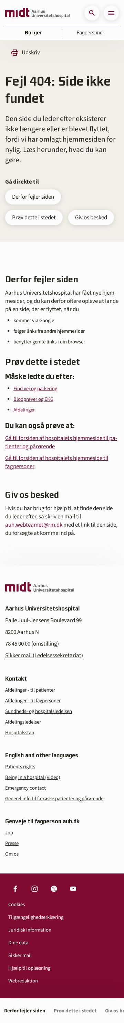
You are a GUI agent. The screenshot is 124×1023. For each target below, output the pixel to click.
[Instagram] (34, 888)
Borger (33, 33)
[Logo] (37, 13)
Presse (12, 843)
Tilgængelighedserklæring (35, 917)
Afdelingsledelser (23, 722)
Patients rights (20, 766)
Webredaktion (23, 980)
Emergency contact (25, 788)
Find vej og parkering (35, 388)
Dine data (18, 942)
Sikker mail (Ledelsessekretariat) (44, 655)
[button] (92, 13)
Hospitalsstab (19, 732)
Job (9, 832)
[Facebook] (15, 888)
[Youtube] (73, 888)
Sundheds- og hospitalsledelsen (38, 711)
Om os (12, 854)
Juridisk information (29, 930)
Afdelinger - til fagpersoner (33, 700)
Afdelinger (24, 410)
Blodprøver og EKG (33, 399)
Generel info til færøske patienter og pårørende (54, 798)
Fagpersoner (90, 33)
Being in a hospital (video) (32, 777)
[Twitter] (54, 888)
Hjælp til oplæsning (29, 968)
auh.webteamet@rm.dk (33, 525)
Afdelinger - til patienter (30, 690)
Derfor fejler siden (33, 197)
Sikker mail (20, 955)
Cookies (16, 904)
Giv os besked (91, 217)
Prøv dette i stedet (34, 217)
